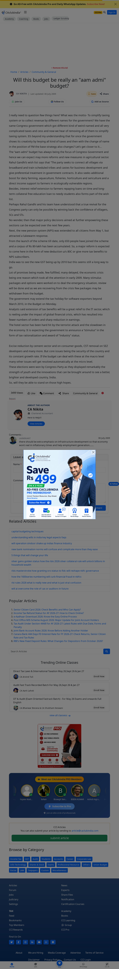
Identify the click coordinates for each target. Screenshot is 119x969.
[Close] (93, 452)
